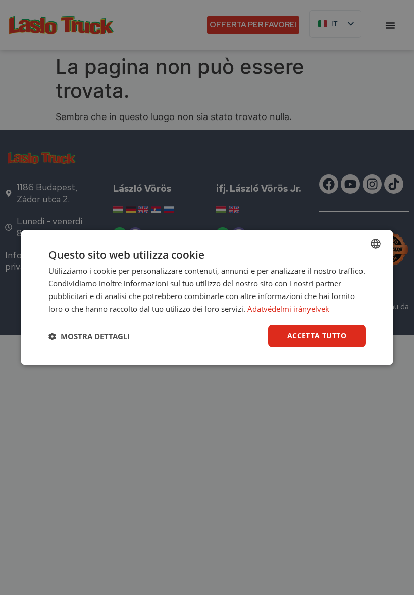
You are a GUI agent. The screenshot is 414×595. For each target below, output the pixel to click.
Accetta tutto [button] (316, 335)
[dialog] (207, 297)
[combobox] (376, 244)
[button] (89, 336)
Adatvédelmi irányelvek (288, 309)
